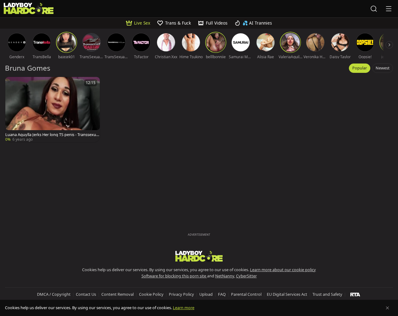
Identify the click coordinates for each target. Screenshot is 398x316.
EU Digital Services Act (287, 294)
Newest (383, 68)
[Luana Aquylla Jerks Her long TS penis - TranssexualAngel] (52, 109)
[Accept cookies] (387, 308)
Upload (206, 294)
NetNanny (224, 276)
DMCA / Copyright (54, 294)
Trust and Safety (327, 294)
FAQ (222, 294)
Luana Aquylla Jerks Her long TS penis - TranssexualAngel (52, 135)
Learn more (183, 307)
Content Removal (117, 294)
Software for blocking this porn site (174, 276)
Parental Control (246, 294)
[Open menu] (388, 8)
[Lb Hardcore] (28, 8)
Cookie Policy (151, 294)
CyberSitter (246, 276)
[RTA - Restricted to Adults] (355, 294)
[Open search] (373, 8)
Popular (359, 68)
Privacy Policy (181, 294)
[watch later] (13, 84)
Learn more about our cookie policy (283, 269)
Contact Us (86, 294)
